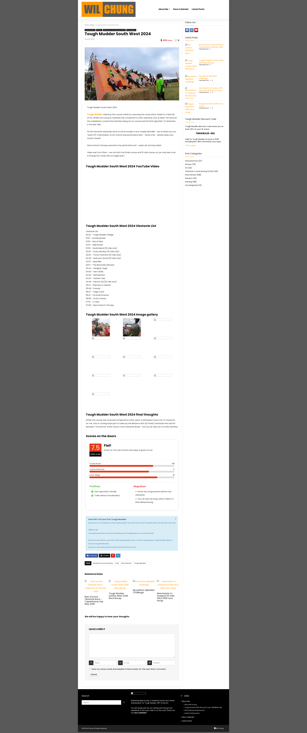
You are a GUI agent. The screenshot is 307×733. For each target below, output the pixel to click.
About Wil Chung (190, 705)
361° (158, 703)
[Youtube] (196, 30)
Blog (92, 25)
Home (87, 25)
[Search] (124, 702)
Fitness (99, 30)
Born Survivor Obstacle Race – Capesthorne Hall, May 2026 (94, 600)
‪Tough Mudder (95, 114)
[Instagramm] (192, 30)
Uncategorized (191, 185)
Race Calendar (181, 9)
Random (189, 178)
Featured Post (90, 30)
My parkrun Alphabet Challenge (143, 591)
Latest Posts (198, 9)
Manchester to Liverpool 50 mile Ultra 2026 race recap (165, 597)
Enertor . (165, 703)
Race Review (131, 30)
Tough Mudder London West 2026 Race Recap (118, 596)
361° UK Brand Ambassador (194, 710)
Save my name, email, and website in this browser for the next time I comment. (129, 669)
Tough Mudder (140, 563)
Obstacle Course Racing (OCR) (114, 30)
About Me (163, 9)
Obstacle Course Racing (103, 563)
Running (188, 181)
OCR (117, 563)
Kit (186, 168)
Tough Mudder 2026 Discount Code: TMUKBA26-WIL (203, 707)
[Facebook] (187, 30)
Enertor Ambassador (192, 713)
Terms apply (190, 145)
